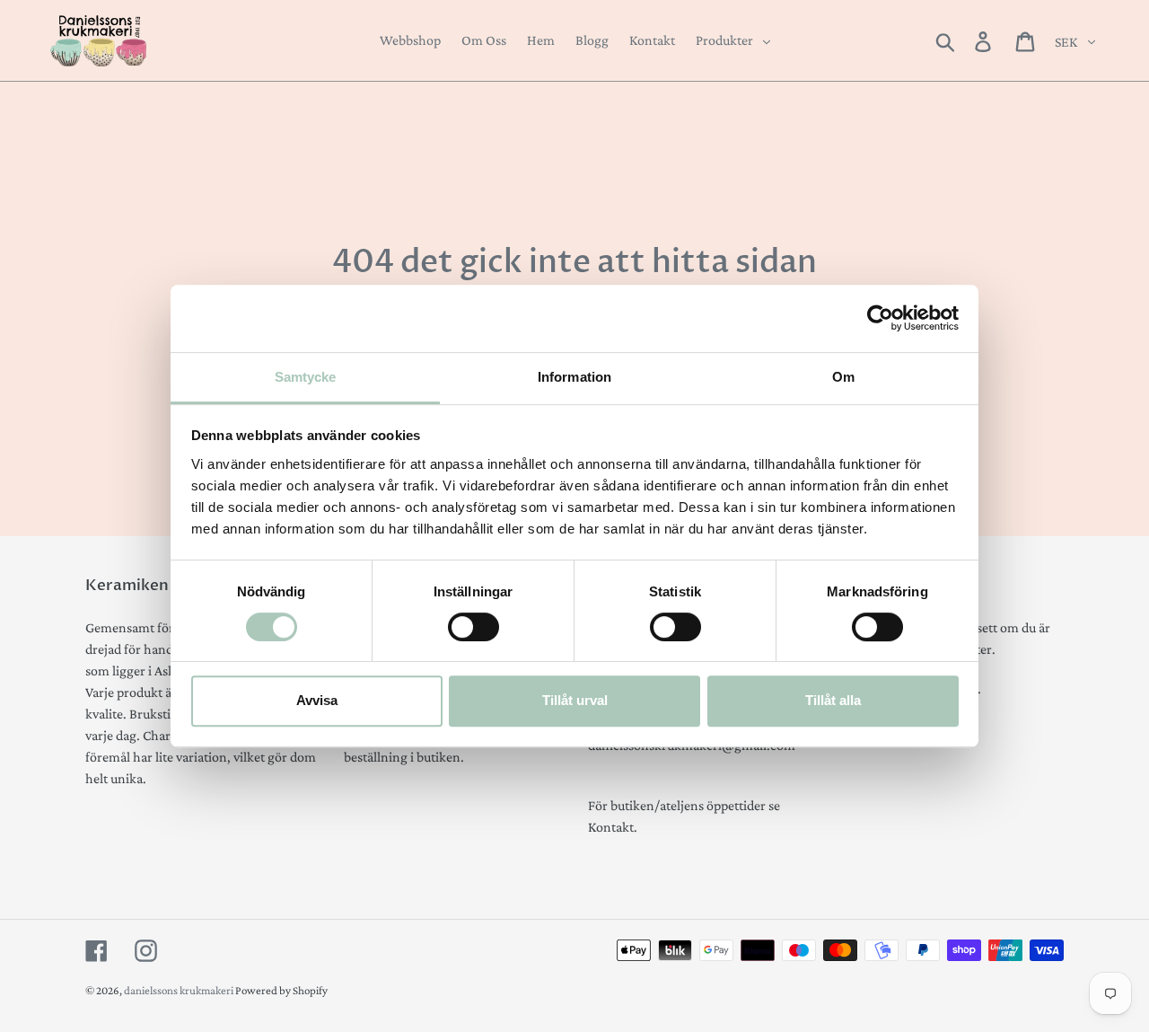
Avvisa (317, 700)
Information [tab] (574, 376)
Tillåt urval (575, 700)
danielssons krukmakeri (179, 990)
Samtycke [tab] (306, 376)
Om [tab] (843, 376)
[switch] (473, 627)
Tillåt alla (833, 700)
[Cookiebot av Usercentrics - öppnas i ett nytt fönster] (880, 317)
